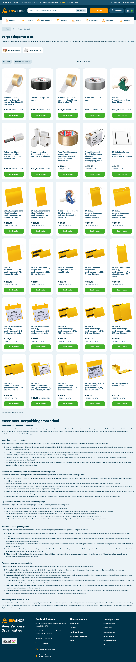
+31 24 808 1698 (115, 2)
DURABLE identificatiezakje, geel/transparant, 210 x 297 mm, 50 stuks (121, 330)
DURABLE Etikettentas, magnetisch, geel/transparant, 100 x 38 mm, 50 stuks (40, 271)
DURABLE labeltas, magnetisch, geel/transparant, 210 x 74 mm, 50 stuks (94, 271)
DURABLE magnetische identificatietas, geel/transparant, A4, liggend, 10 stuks (13, 214)
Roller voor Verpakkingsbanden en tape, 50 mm (121, 100)
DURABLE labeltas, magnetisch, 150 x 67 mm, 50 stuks (66, 270)
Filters (8, 61)
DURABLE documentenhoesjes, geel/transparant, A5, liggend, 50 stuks (13, 271)
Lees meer (130, 41)
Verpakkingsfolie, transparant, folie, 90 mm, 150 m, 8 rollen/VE (40, 154)
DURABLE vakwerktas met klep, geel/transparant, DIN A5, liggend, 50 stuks (40, 330)
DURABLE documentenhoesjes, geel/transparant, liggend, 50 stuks (121, 214)
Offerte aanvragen (99, 11)
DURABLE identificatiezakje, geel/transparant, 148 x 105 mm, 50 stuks (67, 330)
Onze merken (107, 628)
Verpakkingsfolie (35, 50)
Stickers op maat (109, 632)
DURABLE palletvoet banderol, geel (120, 384)
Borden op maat (108, 636)
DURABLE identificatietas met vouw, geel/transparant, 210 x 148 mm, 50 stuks (41, 386)
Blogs (105, 645)
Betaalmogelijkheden (76, 632)
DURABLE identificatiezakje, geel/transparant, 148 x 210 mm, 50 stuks (94, 330)
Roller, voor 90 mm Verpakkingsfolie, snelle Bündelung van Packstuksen (12, 155)
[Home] (13, 29)
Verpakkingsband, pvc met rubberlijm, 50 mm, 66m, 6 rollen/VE (67, 100)
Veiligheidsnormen (109, 640)
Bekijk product (14, 115)
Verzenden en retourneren (78, 636)
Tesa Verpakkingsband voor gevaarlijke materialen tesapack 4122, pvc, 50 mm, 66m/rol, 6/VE (67, 156)
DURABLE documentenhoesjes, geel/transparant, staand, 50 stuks (94, 214)
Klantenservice (128, 2)
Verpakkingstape (14, 50)
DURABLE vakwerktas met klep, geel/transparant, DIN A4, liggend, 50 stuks (13, 330)
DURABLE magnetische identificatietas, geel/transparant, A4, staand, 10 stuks (40, 214)
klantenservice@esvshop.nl (48, 649)
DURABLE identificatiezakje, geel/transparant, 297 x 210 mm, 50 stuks (13, 386)
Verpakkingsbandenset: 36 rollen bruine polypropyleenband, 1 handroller (68, 214)
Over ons (72, 640)
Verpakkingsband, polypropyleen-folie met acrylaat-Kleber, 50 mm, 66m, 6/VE (13, 101)
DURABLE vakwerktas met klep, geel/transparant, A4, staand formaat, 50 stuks (121, 272)
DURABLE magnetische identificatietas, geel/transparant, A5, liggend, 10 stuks (94, 386)
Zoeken (82, 10)
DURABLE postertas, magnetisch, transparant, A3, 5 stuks (122, 154)
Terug (7, 29)
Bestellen (72, 628)
